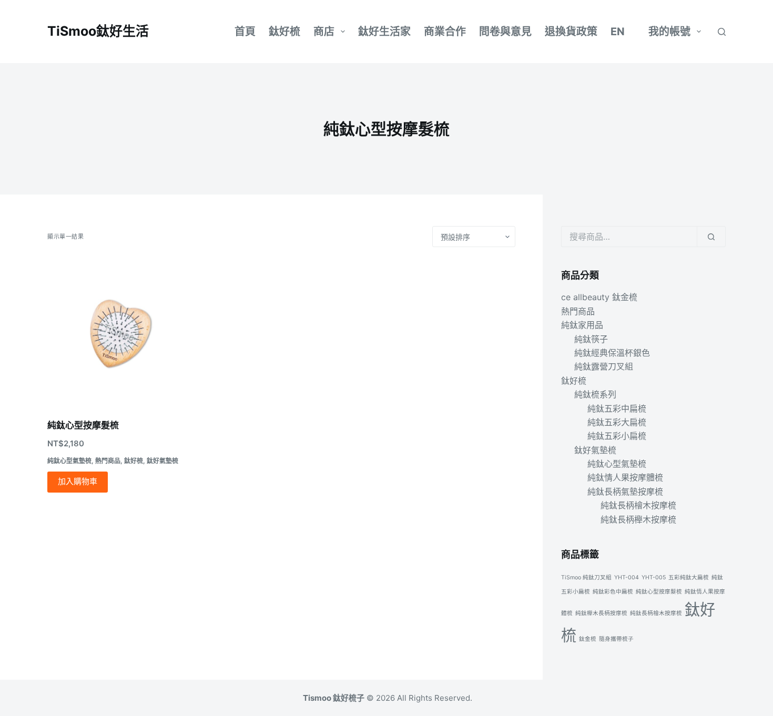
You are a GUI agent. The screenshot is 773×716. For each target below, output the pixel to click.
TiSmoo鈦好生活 (98, 31)
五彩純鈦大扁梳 (688, 577)
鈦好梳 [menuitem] (284, 31)
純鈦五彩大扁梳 (616, 422)
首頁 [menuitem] (245, 31)
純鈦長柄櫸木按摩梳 (638, 519)
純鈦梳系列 (595, 394)
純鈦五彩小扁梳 (616, 436)
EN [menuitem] (618, 31)
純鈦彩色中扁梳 (613, 591)
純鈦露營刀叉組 (603, 366)
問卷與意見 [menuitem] (505, 31)
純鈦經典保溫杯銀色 (612, 352)
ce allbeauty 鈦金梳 (599, 297)
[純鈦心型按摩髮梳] (120, 333)
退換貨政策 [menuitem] (571, 31)
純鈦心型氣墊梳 (69, 461)
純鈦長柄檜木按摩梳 (638, 505)
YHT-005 (654, 577)
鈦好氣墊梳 (162, 461)
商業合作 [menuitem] (445, 31)
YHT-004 (626, 577)
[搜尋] (722, 32)
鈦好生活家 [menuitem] (384, 31)
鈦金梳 (587, 639)
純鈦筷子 (591, 339)
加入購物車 (77, 481)
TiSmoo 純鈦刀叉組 (586, 577)
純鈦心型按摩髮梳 (83, 425)
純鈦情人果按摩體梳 (625, 477)
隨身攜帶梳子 (616, 639)
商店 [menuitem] (323, 31)
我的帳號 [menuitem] (669, 31)
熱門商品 (107, 461)
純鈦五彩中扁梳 (616, 408)
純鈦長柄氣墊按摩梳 (625, 491)
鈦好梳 (133, 461)
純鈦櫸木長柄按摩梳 (601, 613)
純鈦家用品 (582, 325)
